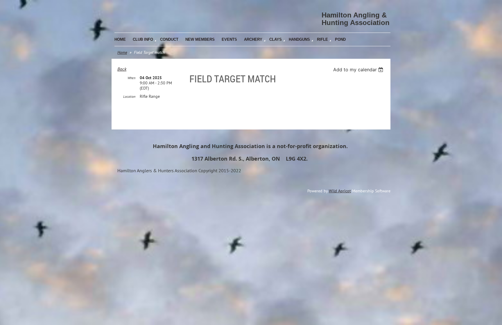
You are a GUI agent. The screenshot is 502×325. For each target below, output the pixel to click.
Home (122, 52)
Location (129, 96)
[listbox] (359, 69)
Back (121, 69)
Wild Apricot (340, 190)
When (131, 78)
